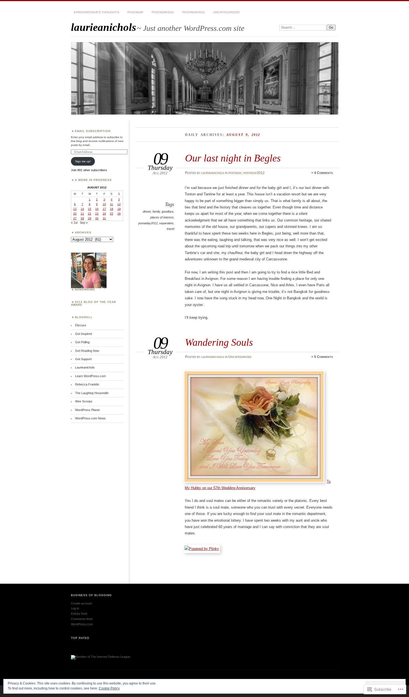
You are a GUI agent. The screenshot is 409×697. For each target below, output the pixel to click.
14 (82, 208)
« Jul (74, 222)
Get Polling (82, 342)
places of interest (161, 217)
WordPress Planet (87, 410)
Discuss (80, 325)
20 (75, 213)
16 (96, 208)
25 (111, 213)
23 (96, 213)
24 (104, 213)
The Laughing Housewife (92, 393)
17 (104, 208)
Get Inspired (83, 333)
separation (166, 223)
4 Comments (323, 173)
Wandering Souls (219, 342)
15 (89, 208)
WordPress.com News (90, 418)
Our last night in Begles (233, 158)
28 (82, 218)
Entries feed (79, 613)
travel (170, 228)
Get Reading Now (87, 350)
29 (89, 218)
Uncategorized (226, 12)
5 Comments (323, 357)
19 (119, 208)
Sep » (84, 222)
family (156, 211)
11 (111, 204)
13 (75, 208)
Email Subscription (92, 131)
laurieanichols (103, 27)
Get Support (83, 359)
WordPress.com (82, 624)
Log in (75, 608)
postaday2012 (193, 12)
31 (104, 218)
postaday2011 (163, 12)
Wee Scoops (83, 401)
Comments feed (81, 619)
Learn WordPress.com (90, 376)
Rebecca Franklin (87, 384)
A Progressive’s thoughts (96, 12)
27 (75, 218)
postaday (135, 12)
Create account (81, 603)
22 (89, 213)
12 (119, 204)
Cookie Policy (109, 688)
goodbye (167, 211)
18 (111, 208)
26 (119, 213)
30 (96, 218)
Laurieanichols (85, 367)
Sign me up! (83, 161)
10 (104, 204)
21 (82, 213)
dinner (147, 211)
